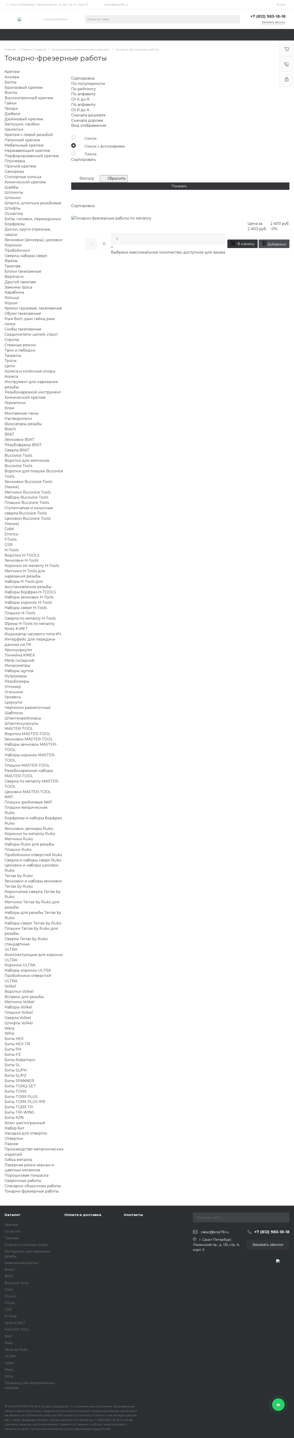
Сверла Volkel (18, 1018)
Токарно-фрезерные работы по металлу (113, 218)
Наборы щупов (19, 671)
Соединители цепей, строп (31, 334)
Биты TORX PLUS (21, 1096)
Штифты (12, 208)
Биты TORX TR (19, 1107)
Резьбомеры (17, 681)
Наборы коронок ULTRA (28, 970)
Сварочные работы (23, 1180)
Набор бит (14, 1128)
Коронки (13, 245)
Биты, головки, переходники (33, 219)
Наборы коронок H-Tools (28, 602)
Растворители (18, 418)
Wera (9, 1370)
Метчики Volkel (19, 1002)
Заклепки (14, 129)
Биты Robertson (20, 1060)
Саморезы (14, 171)
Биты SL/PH (16, 1070)
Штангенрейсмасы (23, 718)
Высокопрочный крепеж (29, 98)
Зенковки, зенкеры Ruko (29, 828)
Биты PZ (13, 1054)
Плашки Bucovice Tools (27, 502)
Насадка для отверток (26, 1133)
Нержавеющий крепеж (27, 150)
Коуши (11, 303)
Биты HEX (14, 1039)
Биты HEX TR (17, 1044)
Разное (11, 1144)
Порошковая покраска (26, 1175)
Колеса (11, 376)
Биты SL (12, 1065)
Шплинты (14, 192)
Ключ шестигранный (25, 1123)
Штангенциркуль (21, 723)
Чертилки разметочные (28, 707)
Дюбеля (12, 114)
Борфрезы (15, 224)
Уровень (13, 697)
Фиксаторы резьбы (23, 424)
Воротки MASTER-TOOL (27, 734)
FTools (10, 1303)
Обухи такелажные (23, 313)
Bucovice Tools (16, 1283)
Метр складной (19, 660)
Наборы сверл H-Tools (26, 608)
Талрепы (13, 355)
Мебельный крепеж (24, 145)
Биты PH (13, 1049)
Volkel (9, 1363)
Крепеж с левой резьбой (29, 135)
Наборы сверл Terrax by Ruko (33, 923)
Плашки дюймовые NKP (28, 802)
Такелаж (12, 1238)
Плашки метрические (26, 807)
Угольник (14, 692)
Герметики (15, 403)
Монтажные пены (22, 413)
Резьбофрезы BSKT (23, 445)
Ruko (9, 1343)
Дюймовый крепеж (24, 119)
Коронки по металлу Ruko (30, 834)
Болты (11, 82)
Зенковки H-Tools (21, 560)
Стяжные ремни (20, 345)
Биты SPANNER (19, 1081)
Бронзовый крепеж (24, 87)
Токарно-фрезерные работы (32, 1191)
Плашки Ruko (18, 849)
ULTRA (10, 1356)
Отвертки (14, 1138)
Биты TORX (16, 1091)
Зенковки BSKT (19, 439)
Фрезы (11, 261)
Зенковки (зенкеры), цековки (33, 240)
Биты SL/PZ (15, 1075)
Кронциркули (18, 650)
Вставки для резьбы (24, 997)
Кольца (12, 297)
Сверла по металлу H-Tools (30, 618)
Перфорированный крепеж (32, 156)
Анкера (12, 77)
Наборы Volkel (18, 1007)
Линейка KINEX (20, 655)
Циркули (13, 702)
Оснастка (12, 1231)
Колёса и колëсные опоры (26, 1245)
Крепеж (11, 1225)
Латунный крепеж (22, 140)
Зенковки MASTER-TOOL (29, 739)
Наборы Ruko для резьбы (29, 844)
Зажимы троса (18, 287)
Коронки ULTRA (20, 965)
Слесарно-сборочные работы (33, 1186)
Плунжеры (15, 161)
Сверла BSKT (17, 450)
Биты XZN (14, 1117)
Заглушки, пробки (22, 124)
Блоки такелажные (23, 271)
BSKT (9, 1276)
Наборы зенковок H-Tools (29, 597)
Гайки (11, 103)
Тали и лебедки (20, 350)
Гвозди (11, 108)
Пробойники (17, 250)
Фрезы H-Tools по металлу (30, 623)
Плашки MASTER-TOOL (27, 765)
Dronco (11, 1296)
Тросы (11, 360)
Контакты (133, 1215)
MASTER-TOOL (17, 1330)
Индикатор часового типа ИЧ (33, 634)
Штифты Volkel (19, 1023)
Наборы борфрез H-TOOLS (30, 592)
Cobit (9, 1290)
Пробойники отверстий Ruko (33, 855)
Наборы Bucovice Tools (26, 497)
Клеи (9, 408)
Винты (11, 92)
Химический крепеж (25, 182)
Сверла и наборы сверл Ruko (33, 860)
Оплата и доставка (82, 1215)
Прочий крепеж (20, 166)
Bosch (10, 1270)
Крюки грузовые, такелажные (33, 308)
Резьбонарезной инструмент (33, 392)
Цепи (10, 366)
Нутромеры (16, 676)
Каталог (12, 1215)
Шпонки (13, 198)
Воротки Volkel (19, 991)
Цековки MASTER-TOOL (28, 792)
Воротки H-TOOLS (22, 555)
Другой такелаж (20, 282)
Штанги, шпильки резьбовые (33, 203)
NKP (8, 1336)
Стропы (12, 340)
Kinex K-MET (15, 1323)
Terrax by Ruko (16, 1350)
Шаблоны (14, 713)
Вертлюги (14, 276)
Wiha (9, 1376)
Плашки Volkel (19, 1012)
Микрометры (17, 665)
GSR (8, 1310)
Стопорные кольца (23, 177)
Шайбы (12, 187)
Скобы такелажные (23, 329)
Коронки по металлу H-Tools (32, 565)
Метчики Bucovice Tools (28, 492)
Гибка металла (18, 1160)
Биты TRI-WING (20, 1112)
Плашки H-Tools (20, 613)
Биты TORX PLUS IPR (25, 1102)
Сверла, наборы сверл (26, 256)
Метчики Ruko (19, 839)
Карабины (14, 292)
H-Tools (11, 1316)
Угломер (13, 686)
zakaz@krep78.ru (116, 4)
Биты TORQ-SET (20, 1086)
